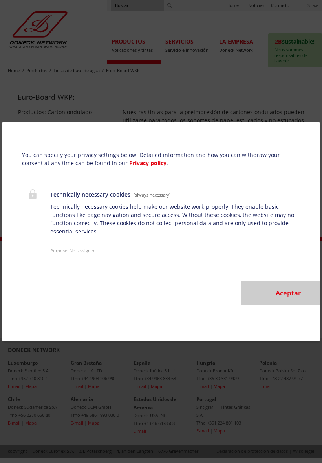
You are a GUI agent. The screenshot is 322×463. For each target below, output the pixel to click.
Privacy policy (147, 163)
